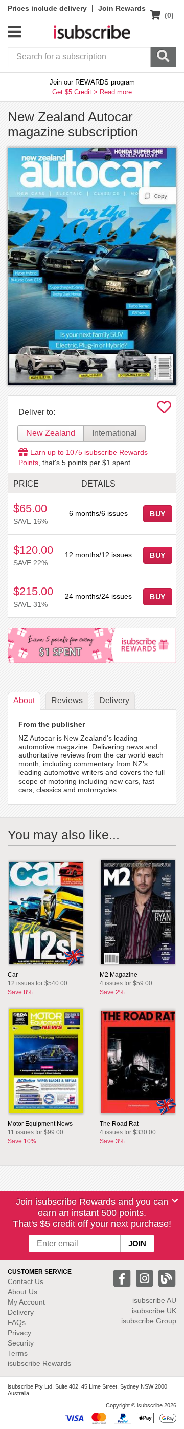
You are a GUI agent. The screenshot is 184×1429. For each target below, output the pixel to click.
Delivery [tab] (114, 700)
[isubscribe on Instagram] (145, 1277)
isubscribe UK (154, 1311)
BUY (158, 514)
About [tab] (24, 700)
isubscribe (154, 1300)
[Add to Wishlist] (164, 410)
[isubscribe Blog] (166, 1277)
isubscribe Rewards (39, 1363)
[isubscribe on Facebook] (123, 1277)
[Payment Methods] (120, 1418)
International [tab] (114, 433)
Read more (116, 92)
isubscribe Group (148, 1321)
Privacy (19, 1333)
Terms (18, 1353)
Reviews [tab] (67, 700)
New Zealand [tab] (50, 433)
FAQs (17, 1322)
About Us (22, 1292)
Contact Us (25, 1281)
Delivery (21, 1312)
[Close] (175, 1200)
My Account (26, 1302)
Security (21, 1343)
